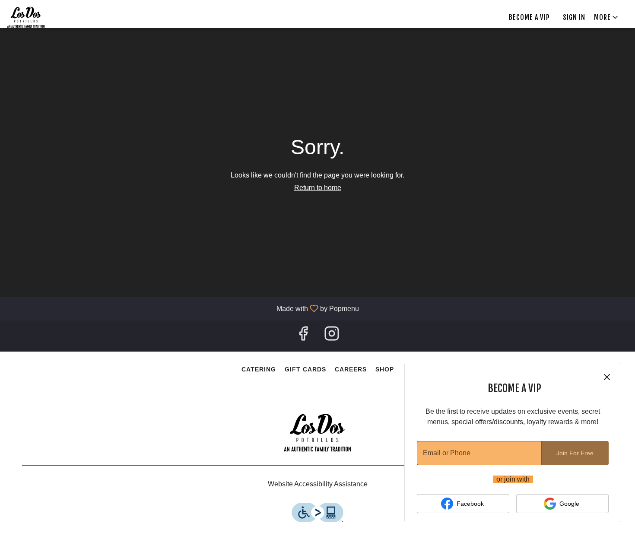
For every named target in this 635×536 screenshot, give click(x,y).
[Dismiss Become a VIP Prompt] (607, 377)
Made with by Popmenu (182, 308)
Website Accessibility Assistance (318, 484)
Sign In (574, 17)
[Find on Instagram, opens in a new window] (332, 336)
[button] (607, 17)
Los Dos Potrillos (317, 432)
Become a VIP (529, 17)
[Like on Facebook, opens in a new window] (303, 336)
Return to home (317, 187)
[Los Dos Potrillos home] (35, 17)
